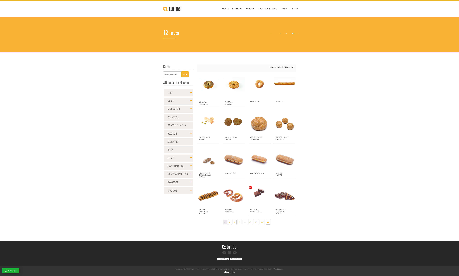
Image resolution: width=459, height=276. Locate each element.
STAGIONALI (173, 191)
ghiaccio (171, 158)
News (284, 8)
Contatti (293, 8)
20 (250, 222)
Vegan (170, 150)
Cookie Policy (235, 259)
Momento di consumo (178, 174)
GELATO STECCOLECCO (177, 125)
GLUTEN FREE (173, 142)
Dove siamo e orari (268, 8)
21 (256, 222)
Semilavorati (174, 109)
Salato (171, 101)
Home (225, 8)
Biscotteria (173, 117)
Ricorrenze (173, 182)
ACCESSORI (172, 134)
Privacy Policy (223, 259)
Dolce (170, 93)
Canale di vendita (175, 166)
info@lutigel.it (278, 269)
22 (262, 222)
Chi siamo (237, 8)
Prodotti (250, 8)
